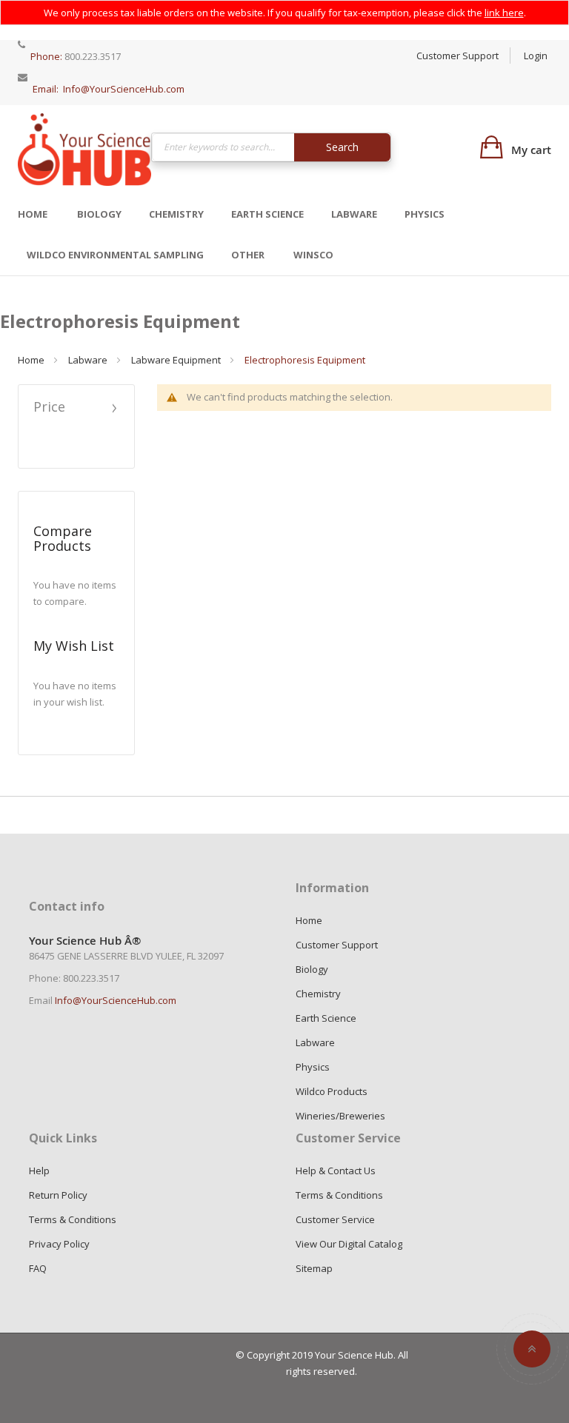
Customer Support (457, 55)
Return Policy (58, 1195)
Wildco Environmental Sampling (115, 254)
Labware (354, 214)
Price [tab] (49, 407)
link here (504, 12)
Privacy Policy (59, 1243)
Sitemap (314, 1268)
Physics (425, 214)
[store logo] (84, 149)
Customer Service (335, 1219)
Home (32, 214)
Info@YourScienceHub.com (123, 89)
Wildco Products (331, 1091)
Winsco (313, 254)
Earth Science (267, 214)
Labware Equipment (176, 359)
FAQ (38, 1268)
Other (247, 254)
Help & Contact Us (336, 1170)
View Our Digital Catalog (349, 1243)
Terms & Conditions (72, 1219)
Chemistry (176, 214)
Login (536, 55)
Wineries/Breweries (340, 1115)
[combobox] (271, 147)
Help (39, 1170)
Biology (99, 214)
